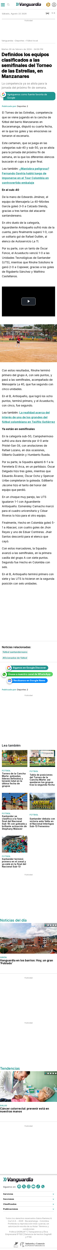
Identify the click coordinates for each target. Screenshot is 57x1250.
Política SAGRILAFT (18, 1232)
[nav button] (3, 5)
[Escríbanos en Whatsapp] (43, 1186)
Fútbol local (32, 40)
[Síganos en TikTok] (38, 1186)
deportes (19, 40)
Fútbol (6, 770)
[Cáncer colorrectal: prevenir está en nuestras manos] (28, 1086)
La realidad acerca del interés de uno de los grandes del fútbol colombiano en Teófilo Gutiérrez (28, 417)
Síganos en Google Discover (29, 667)
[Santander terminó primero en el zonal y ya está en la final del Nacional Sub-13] (14, 844)
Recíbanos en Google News (29, 680)
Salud (3, 1105)
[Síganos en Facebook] (19, 1186)
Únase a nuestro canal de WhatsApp (29, 674)
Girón (3, 957)
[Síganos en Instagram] (29, 1186)
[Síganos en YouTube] (33, 1186)
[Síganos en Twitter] (24, 1186)
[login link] (54, 5)
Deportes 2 (22, 106)
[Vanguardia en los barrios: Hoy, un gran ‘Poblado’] (28, 938)
